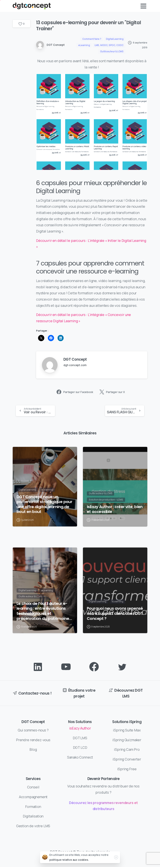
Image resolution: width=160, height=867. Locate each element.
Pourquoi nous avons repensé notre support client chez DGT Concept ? (115, 613)
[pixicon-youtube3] (66, 667)
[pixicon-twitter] (122, 667)
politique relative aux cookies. (69, 860)
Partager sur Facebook (78, 392)
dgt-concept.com (74, 365)
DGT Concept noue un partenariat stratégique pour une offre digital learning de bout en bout (44, 504)
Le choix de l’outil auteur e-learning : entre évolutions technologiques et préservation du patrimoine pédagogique (43, 611)
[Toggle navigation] (143, 6)
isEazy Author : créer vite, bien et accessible (115, 509)
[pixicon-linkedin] (38, 667)
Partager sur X (115, 392)
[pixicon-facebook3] (94, 667)
